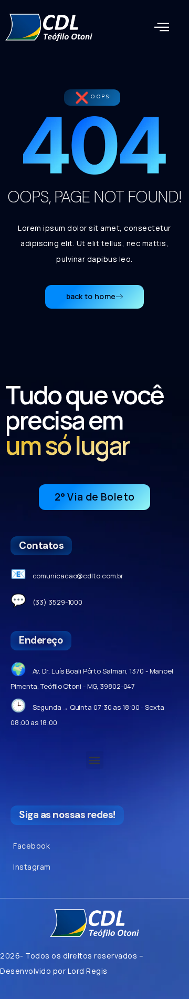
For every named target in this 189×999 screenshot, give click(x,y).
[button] (162, 27)
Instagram (32, 867)
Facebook (31, 846)
